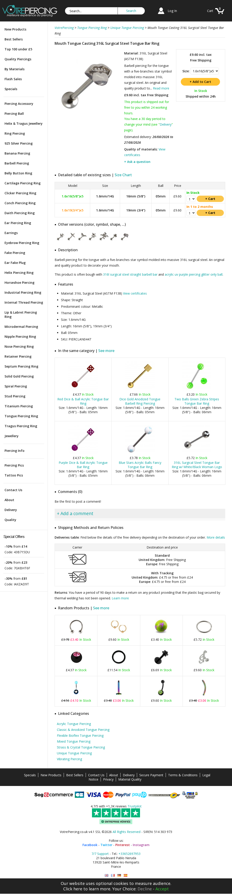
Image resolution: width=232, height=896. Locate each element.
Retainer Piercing (18, 356)
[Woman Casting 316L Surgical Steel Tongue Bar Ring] (82, 241)
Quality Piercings (18, 59)
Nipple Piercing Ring (20, 336)
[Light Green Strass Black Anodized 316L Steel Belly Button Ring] (161, 696)
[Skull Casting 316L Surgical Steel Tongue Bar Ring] (114, 241)
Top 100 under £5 (18, 49)
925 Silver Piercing (19, 143)
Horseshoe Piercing (19, 282)
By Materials (14, 69)
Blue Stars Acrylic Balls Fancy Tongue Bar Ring (140, 464)
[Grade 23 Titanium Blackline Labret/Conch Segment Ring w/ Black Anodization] (118, 665)
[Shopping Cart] (220, 14)
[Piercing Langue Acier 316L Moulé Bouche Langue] (113, 875)
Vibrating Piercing (69, 759)
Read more (161, 88)
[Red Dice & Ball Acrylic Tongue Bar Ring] (83, 389)
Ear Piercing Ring (18, 223)
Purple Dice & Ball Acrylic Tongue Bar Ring (83, 464)
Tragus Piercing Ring (21, 426)
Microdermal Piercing (21, 326)
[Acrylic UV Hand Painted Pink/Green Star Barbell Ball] (161, 635)
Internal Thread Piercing (24, 302)
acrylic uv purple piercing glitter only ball (193, 274)
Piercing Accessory (19, 103)
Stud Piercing (15, 396)
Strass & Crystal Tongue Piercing (81, 747)
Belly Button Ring (18, 173)
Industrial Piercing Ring (23, 292)
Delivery (11, 510)
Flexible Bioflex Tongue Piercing (80, 735)
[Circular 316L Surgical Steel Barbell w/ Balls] (76, 635)
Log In (172, 11)
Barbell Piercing (17, 163)
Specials (11, 89)
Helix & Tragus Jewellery (24, 123)
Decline (145, 888)
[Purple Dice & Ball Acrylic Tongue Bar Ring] (83, 453)
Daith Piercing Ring (20, 213)
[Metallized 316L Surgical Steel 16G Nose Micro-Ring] (204, 635)
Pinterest (122, 845)
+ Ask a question (137, 161)
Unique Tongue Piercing (74, 753)
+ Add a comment (75, 513)
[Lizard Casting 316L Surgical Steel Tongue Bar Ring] (125, 241)
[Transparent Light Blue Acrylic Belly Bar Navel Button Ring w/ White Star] (76, 696)
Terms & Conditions (183, 775)
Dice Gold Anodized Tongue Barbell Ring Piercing (139, 401)
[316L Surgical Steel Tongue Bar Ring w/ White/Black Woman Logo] (197, 453)
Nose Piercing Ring (19, 346)
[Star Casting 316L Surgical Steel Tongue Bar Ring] (93, 241)
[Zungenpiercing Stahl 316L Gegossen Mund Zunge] (119, 875)
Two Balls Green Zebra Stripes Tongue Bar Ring (196, 401)
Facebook (89, 845)
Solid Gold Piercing (19, 376)
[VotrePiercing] (29, 15)
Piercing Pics (14, 465)
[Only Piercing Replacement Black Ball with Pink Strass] (76, 665)
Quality (10, 520)
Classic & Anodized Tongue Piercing (83, 729)
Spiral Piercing (16, 386)
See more (106, 350)
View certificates (135, 293)
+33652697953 (129, 853)
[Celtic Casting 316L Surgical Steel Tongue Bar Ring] (61, 241)
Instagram (141, 845)
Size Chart (123, 174)
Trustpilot (135, 806)
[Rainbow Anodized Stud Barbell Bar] (118, 696)
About (9, 500)
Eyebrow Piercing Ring (22, 243)
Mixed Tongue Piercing (73, 741)
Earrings (11, 233)
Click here (72, 888)
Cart (210, 11)
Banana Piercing (17, 153)
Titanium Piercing (19, 406)
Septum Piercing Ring (21, 366)
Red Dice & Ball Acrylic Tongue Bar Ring (83, 401)
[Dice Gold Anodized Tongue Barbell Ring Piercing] (140, 389)
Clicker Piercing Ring (20, 193)
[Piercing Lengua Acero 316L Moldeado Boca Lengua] (125, 875)
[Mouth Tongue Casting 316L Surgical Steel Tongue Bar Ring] (89, 116)
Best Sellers (14, 39)
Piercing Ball (14, 113)
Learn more (120, 598)
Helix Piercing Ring (19, 272)
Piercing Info (14, 450)
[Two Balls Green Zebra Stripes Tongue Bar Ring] (197, 389)
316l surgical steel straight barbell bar (130, 274)
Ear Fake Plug (15, 262)
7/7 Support (100, 853)
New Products (15, 29)
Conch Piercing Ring (20, 203)
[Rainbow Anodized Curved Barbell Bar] (204, 696)
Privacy (108, 779)
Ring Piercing (15, 133)
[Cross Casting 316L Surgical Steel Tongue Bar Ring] (71, 241)
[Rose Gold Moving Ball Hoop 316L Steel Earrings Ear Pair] (118, 635)
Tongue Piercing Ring (21, 416)
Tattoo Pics (14, 475)
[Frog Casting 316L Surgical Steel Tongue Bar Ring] (103, 241)
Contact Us (13, 490)
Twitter (106, 845)
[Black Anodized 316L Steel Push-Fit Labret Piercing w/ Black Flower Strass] (161, 665)
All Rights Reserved (126, 832)
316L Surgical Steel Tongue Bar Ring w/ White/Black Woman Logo (197, 464)
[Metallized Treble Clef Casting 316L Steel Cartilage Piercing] (204, 665)
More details (216, 537)
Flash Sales (13, 79)
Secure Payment (151, 775)
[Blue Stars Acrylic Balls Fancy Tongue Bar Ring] (140, 453)
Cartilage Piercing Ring (23, 183)
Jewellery (12, 436)
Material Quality (129, 779)
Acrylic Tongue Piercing (74, 724)
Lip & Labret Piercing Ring (21, 314)
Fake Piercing (15, 253)
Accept (162, 888)
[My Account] (161, 14)
